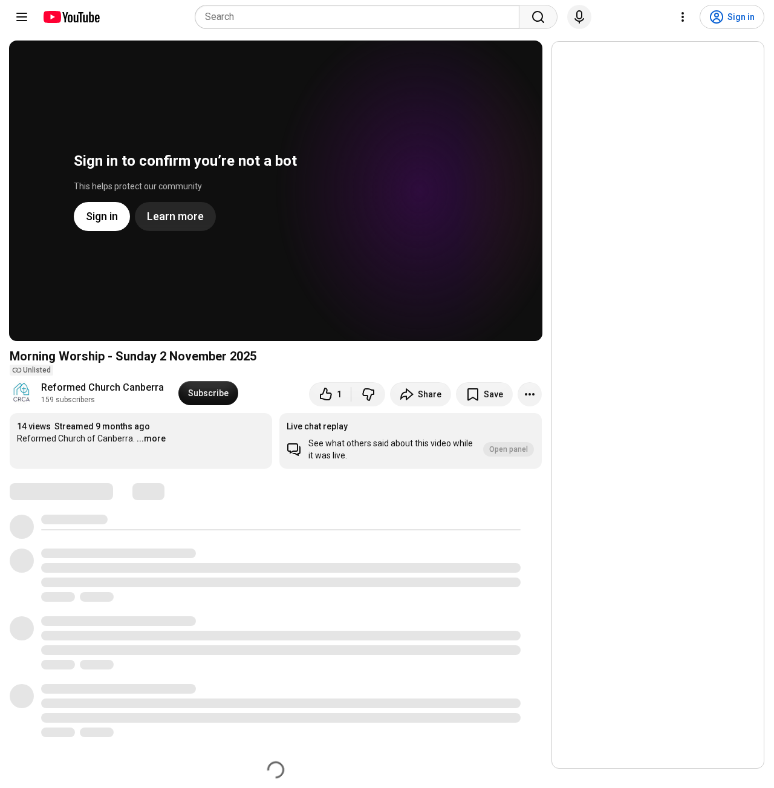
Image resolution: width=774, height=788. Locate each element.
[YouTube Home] (71, 17)
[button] (410, 441)
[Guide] (22, 17)
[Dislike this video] (368, 394)
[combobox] (360, 17)
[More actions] (530, 394)
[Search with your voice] (579, 17)
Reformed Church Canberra (102, 387)
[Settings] (682, 17)
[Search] (538, 17)
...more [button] (151, 438)
